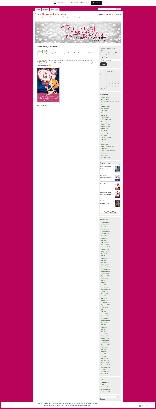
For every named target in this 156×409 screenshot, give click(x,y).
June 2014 (104, 238)
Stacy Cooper (105, 155)
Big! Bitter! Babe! (105, 106)
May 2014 (103, 240)
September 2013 (105, 251)
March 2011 (104, 298)
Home (38, 9)
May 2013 (103, 260)
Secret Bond (103, 183)
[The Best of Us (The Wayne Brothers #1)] (117, 206)
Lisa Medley (104, 135)
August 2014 (104, 236)
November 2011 (105, 289)
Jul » (105, 88)
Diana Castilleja (105, 117)
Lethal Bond (103, 175)
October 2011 (104, 291)
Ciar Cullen (104, 110)
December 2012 (105, 269)
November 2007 (105, 367)
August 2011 (104, 293)
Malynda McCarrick (106, 142)
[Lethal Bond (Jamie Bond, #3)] (117, 180)
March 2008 (104, 358)
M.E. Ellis (103, 139)
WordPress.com (105, 157)
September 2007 (105, 371)
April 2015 (103, 227)
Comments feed (105, 389)
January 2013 (105, 267)
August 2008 (104, 347)
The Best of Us (104, 201)
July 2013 (103, 256)
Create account (105, 382)
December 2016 (105, 222)
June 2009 (104, 327)
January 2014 (105, 244)
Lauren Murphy (105, 133)
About (45, 9)
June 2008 (104, 351)
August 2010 (104, 307)
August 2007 (104, 374)
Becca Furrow (105, 99)
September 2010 (105, 305)
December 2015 (105, 224)
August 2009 (104, 322)
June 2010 (104, 309)
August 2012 (104, 278)
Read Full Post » (42, 105)
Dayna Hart (104, 115)
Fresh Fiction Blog (106, 119)
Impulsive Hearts (105, 124)
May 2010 (103, 311)
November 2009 (105, 320)
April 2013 (103, 262)
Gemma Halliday (59, 53)
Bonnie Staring (105, 108)
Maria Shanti (104, 144)
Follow (103, 64)
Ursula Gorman (106, 203)
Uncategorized (46, 53)
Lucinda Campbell (106, 137)
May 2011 (103, 296)
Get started (96, 3)
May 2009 (103, 329)
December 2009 (105, 318)
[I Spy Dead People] (117, 172)
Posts (109, 14)
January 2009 (105, 338)
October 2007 (105, 369)
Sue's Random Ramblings (50, 14)
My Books (54, 9)
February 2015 (105, 229)
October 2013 (105, 249)
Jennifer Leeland (105, 126)
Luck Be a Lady (69, 53)
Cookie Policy (85, 405)
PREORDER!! (43, 50)
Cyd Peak (103, 113)
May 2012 (103, 285)
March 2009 (104, 334)
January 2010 (105, 316)
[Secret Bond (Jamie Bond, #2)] (117, 189)
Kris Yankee (104, 130)
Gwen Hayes (104, 122)
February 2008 (105, 360)
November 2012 (105, 271)
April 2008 (103, 356)
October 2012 (105, 273)
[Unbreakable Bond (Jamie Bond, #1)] (117, 198)
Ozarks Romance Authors (108, 150)
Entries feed (104, 386)
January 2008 (105, 362)
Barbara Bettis (105, 97)
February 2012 (105, 287)
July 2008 (103, 349)
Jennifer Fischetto (106, 168)
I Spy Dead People (105, 166)
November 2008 (105, 342)
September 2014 (105, 233)
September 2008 (105, 345)
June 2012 (104, 282)
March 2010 (104, 313)
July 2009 (103, 325)
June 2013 (104, 258)
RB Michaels (104, 153)
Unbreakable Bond (105, 192)
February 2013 (105, 264)
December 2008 (105, 340)
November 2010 (105, 302)
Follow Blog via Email (107, 48)
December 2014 (105, 231)
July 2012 (103, 280)
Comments (117, 14)
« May (101, 88)
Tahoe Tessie (78, 53)
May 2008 (103, 354)
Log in (102, 384)
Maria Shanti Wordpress (107, 146)
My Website (104, 148)
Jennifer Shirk (105, 128)
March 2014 (104, 242)
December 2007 (105, 365)
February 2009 (105, 336)
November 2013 (105, 247)
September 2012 (105, 276)
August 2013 (104, 253)
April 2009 (103, 331)
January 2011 (104, 300)
